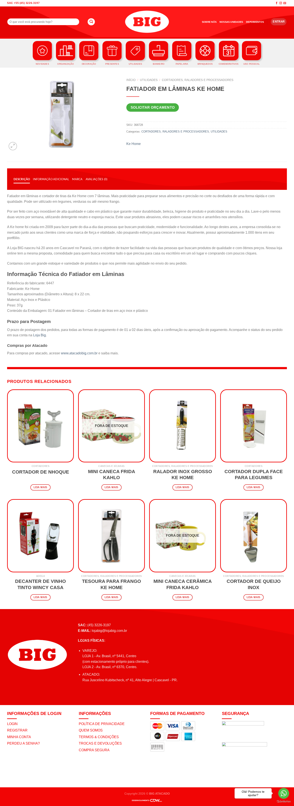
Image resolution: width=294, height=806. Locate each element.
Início (131, 80)
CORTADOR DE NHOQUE (40, 472)
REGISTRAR (17, 730)
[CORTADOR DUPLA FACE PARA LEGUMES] (253, 425)
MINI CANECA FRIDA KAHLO (111, 474)
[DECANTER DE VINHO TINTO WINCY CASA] (40, 535)
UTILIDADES (149, 80)
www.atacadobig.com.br (79, 353)
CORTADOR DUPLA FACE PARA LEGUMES (253, 474)
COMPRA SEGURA (94, 750)
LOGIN (12, 724)
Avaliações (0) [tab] (97, 179)
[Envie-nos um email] (284, 3)
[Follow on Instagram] (280, 3)
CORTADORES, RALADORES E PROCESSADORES (197, 80)
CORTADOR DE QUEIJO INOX (254, 584)
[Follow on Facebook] (276, 3)
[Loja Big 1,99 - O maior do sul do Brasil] (147, 21)
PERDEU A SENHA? (23, 743)
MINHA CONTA (19, 737)
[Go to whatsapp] (283, 793)
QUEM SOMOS (91, 730)
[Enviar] (91, 22)
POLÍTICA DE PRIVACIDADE (102, 724)
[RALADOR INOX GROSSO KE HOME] (182, 425)
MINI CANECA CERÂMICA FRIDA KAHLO (182, 584)
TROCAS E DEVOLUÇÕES (100, 743)
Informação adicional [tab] (51, 179)
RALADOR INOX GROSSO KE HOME (182, 474)
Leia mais (40, 487)
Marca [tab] (77, 179)
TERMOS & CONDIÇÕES (99, 737)
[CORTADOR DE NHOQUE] (40, 425)
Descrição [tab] (22, 179)
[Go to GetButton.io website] (284, 801)
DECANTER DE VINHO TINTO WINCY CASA (40, 584)
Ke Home (133, 144)
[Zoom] (13, 146)
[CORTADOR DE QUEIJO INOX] (253, 535)
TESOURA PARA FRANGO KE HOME (111, 584)
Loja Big (39, 335)
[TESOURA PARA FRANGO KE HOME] (111, 535)
